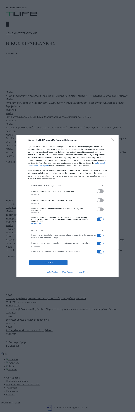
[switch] (100, 191)
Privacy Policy (82, 272)
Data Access (67, 272)
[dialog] (67, 206)
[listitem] (67, 185)
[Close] (113, 140)
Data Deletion (52, 272)
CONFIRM (48, 263)
